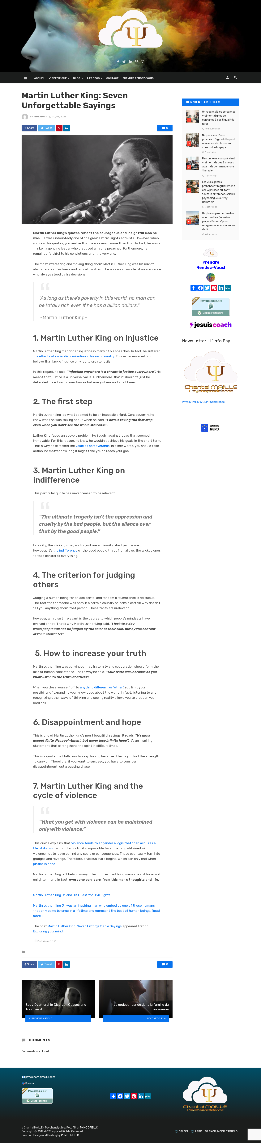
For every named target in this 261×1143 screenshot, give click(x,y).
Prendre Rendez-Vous (138, 78)
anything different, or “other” (101, 687)
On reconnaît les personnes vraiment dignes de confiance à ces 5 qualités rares (218, 117)
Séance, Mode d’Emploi (221, 1131)
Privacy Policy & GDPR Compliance (203, 402)
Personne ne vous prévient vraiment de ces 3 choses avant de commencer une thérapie (218, 164)
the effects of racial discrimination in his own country (73, 356)
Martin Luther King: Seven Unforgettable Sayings (85, 926)
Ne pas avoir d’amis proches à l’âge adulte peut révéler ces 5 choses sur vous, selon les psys (218, 141)
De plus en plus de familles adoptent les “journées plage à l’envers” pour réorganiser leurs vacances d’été (218, 221)
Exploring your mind (48, 931)
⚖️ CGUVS (181, 1131)
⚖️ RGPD (196, 1131)
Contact (112, 78)
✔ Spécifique (58, 78)
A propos (93, 78)
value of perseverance (93, 446)
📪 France (28, 1083)
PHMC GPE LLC (89, 1127)
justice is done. (44, 864)
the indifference (65, 550)
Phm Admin (40, 116)
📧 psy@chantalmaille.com (38, 1077)
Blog (76, 78)
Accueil (39, 78)
